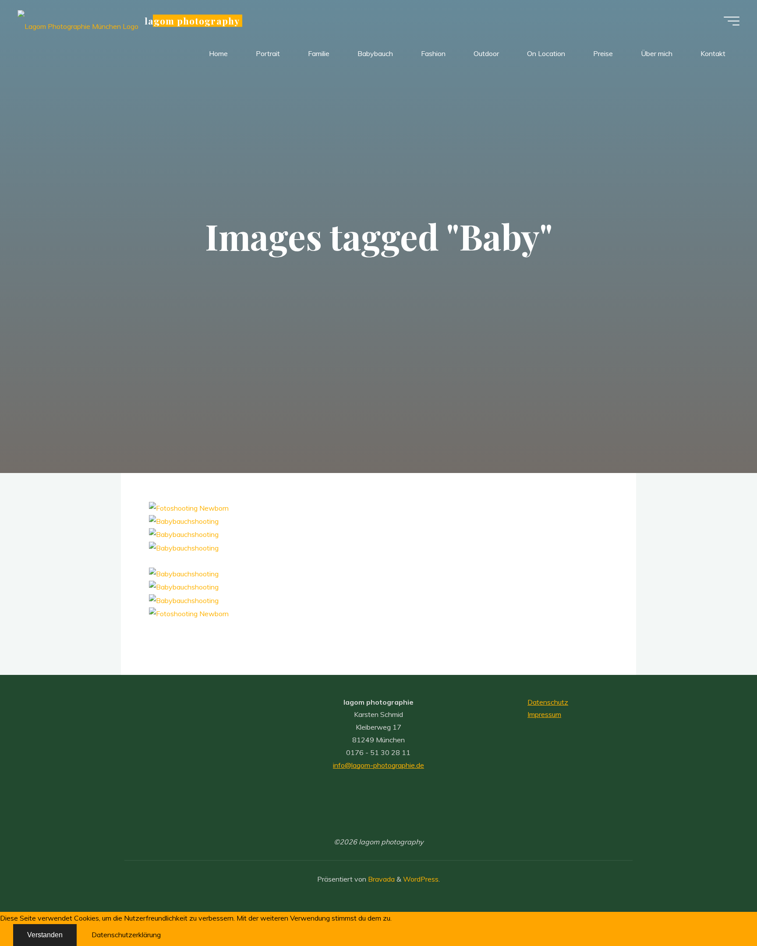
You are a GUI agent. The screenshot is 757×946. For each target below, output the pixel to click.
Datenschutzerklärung (126, 934)
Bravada (380, 879)
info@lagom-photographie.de (378, 765)
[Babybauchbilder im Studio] (184, 520)
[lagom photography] (78, 20)
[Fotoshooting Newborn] (189, 507)
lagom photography (192, 20)
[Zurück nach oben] (722, 911)
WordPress (421, 879)
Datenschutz (547, 702)
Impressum (544, 714)
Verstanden (45, 935)
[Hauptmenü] (731, 21)
